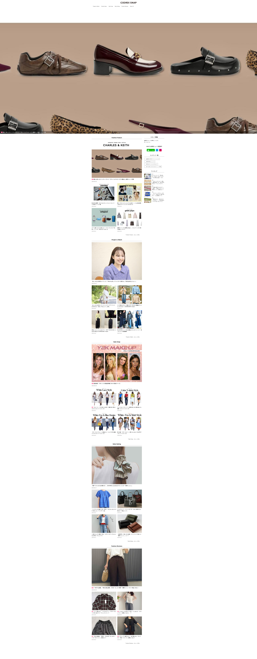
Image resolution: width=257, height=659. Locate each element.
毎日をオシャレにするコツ (151, 164)
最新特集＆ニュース (150, 161)
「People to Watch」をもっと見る (132, 337)
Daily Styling (117, 444)
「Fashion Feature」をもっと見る (132, 234)
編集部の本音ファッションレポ (152, 159)
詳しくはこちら (147, 142)
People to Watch (117, 240)
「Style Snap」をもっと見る (133, 439)
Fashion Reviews (116, 546)
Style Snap (116, 342)
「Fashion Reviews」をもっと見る (132, 643)
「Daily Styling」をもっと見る (133, 541)
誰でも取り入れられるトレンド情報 (153, 166)
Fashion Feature (117, 137)
